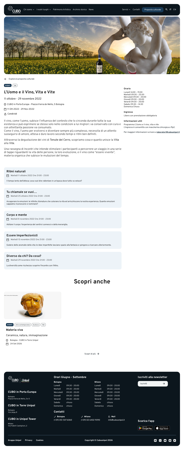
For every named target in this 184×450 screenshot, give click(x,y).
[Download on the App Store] (162, 428)
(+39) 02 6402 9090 (90, 420)
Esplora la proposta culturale (21, 79)
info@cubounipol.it (116, 420)
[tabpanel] (32, 320)
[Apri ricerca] (166, 9)
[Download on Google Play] (145, 428)
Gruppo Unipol (14, 440)
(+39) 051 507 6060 (63, 420)
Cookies (39, 440)
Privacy (28, 440)
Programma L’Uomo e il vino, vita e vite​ (141, 124)
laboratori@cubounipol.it (168, 132)
